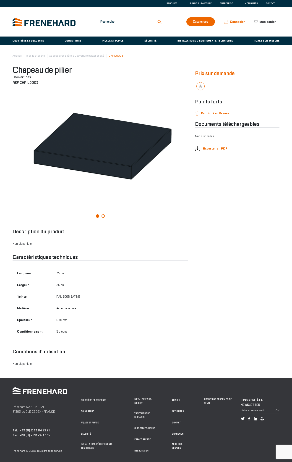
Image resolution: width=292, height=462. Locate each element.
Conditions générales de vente (218, 401)
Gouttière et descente (28, 40)
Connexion (177, 434)
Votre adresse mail (252, 410)
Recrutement (141, 450)
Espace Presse (142, 439)
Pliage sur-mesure (201, 3)
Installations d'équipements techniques (205, 40)
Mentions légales (177, 446)
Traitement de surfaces (142, 415)
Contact (270, 3)
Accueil (17, 56)
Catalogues (200, 21)
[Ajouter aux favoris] (200, 86)
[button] (97, 216)
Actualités (251, 3)
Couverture (73, 40)
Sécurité (150, 40)
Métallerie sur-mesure (143, 401)
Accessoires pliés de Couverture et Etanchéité (76, 56)
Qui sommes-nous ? (144, 428)
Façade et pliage (113, 40)
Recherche (107, 21)
